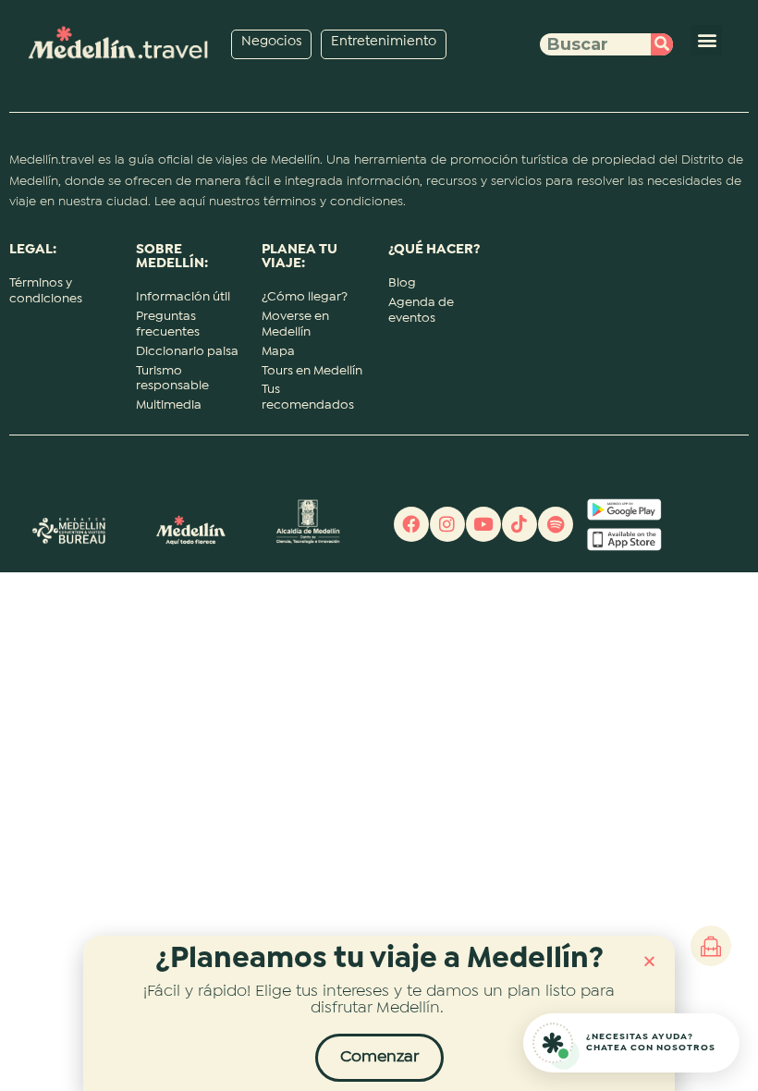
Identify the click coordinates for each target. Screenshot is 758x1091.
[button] (649, 961)
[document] (379, 545)
